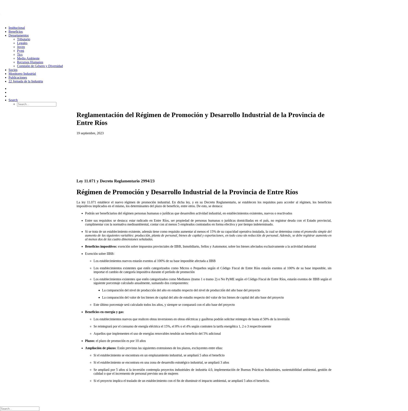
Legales (22, 43)
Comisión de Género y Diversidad (40, 66)
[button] (13, 100)
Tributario (23, 39)
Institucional (16, 28)
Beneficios (15, 31)
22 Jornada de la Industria (25, 81)
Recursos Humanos (30, 62)
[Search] (19, 408)
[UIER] (204, 11)
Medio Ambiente (28, 58)
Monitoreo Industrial (22, 73)
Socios (12, 70)
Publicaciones (17, 77)
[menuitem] (208, 28)
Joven (21, 47)
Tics (20, 54)
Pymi (20, 50)
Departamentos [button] (18, 35)
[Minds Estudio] (95, 396)
